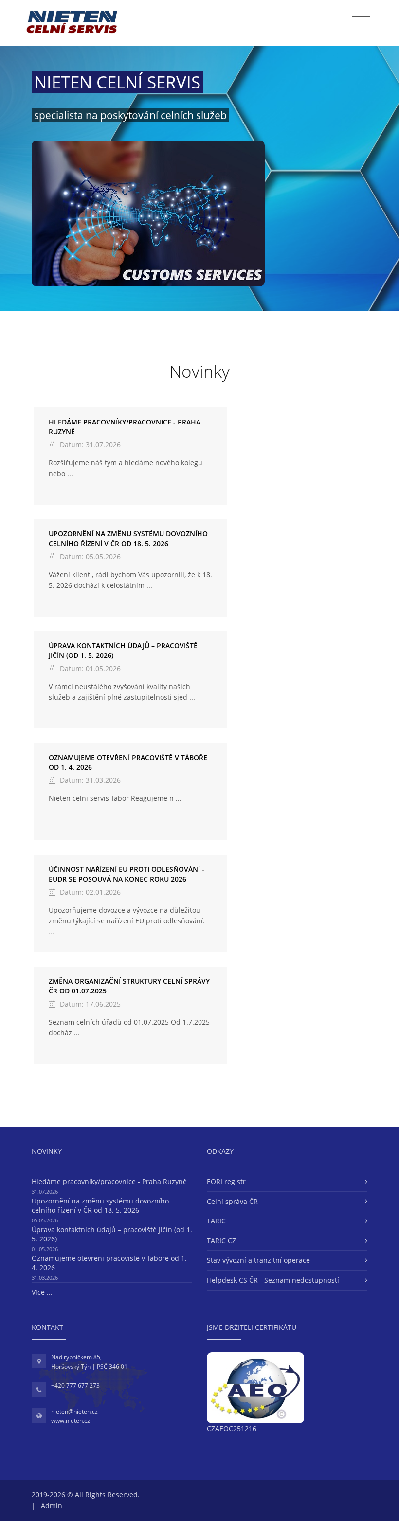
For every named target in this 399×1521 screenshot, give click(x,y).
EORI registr (226, 1181)
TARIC (216, 1220)
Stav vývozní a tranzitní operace (258, 1260)
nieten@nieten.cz (74, 1411)
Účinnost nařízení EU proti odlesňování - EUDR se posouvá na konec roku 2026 (126, 874)
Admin (51, 1505)
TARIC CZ (221, 1240)
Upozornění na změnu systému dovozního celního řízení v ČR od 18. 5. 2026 (128, 538)
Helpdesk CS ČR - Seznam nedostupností (273, 1280)
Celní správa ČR (232, 1201)
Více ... (42, 1292)
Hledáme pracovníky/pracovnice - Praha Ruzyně (109, 1181)
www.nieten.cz (70, 1420)
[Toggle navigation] (361, 21)
